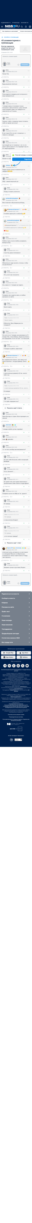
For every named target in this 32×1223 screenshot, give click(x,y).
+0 (23, 77)
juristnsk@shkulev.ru (18, 688)
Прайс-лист (6, 611)
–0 (28, 77)
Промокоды (16, 22)
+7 (23, 174)
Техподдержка (7, 629)
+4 (23, 205)
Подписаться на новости (10, 594)
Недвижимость (6, 22)
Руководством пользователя (16, 704)
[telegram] (5, 665)
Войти (8, 64)
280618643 (8, 425)
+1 (23, 194)
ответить (6, 77)
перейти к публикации (11, 37)
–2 (28, 205)
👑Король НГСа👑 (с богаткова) (13, 548)
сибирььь (8, 165)
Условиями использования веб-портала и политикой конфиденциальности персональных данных (16, 707)
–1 (28, 184)
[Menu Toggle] (2, 26)
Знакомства (25, 22)
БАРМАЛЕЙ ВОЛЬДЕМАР (12, 198)
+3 (23, 216)
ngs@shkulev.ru (23, 686)
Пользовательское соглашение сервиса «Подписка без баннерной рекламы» (16, 720)
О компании (6, 616)
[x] (22, 665)
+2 (23, 184)
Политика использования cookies (16, 714)
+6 (23, 366)
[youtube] (27, 665)
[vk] (9, 665)
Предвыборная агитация (10, 633)
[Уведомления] (26, 26)
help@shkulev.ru (13, 690)
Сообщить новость (8, 598)
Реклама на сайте (8, 607)
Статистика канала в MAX (11, 638)
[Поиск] (22, 26)
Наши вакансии (7, 625)
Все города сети (7, 642)
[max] (18, 665)
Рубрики (5, 603)
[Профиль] (30, 26)
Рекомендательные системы (16, 717)
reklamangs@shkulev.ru (16, 696)
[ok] (14, 665)
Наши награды (7, 620)
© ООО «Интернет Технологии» (16, 735)
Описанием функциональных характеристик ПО (16, 705)
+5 (23, 267)
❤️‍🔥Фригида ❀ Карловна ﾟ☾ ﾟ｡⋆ (14, 209)
